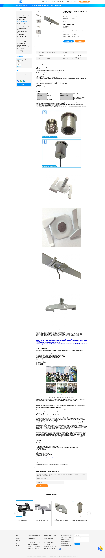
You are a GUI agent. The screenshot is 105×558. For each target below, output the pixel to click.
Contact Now (23, 84)
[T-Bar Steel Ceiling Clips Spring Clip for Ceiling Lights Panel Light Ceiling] (79, 508)
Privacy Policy (18, 547)
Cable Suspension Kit (23, 12)
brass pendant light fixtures (42, 464)
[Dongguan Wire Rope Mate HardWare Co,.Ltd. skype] (24, 81)
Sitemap (17, 543)
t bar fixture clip (64, 464)
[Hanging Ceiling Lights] (19, 65)
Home (17, 535)
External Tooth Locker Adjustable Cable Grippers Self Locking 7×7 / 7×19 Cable (34, 542)
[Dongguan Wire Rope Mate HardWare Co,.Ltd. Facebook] (60, 549)
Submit (42, 486)
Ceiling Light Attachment (23, 21)
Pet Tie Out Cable (23, 48)
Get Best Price (68, 41)
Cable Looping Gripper (23, 17)
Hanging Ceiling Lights (25, 63)
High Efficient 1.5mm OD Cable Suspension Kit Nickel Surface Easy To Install (50, 542)
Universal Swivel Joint (23, 19)
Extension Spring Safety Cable (23, 46)
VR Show (18, 538)
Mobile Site (18, 545)
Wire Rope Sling (23, 26)
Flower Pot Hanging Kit (23, 36)
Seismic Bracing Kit (23, 34)
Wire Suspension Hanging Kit (23, 32)
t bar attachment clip (54, 464)
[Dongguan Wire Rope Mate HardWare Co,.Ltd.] (20, 1)
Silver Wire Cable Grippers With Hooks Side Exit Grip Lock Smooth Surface (34, 537)
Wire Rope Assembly (23, 23)
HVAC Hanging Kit (23, 38)
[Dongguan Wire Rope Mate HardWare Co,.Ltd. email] (18, 81)
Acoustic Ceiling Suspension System (23, 51)
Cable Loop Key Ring (23, 43)
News (17, 542)
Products (18, 536)
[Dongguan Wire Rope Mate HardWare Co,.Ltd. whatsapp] (21, 81)
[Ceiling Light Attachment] (19, 61)
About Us (18, 540)
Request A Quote (84, 1)
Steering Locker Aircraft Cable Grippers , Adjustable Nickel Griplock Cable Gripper (34, 548)
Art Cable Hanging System (23, 41)
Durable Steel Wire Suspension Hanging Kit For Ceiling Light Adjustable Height (50, 548)
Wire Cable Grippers (23, 15)
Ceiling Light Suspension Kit (23, 29)
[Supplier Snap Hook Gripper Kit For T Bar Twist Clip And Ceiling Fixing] (51, 21)
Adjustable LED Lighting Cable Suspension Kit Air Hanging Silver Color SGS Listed (50, 537)
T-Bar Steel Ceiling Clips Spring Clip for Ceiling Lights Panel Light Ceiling (79, 520)
